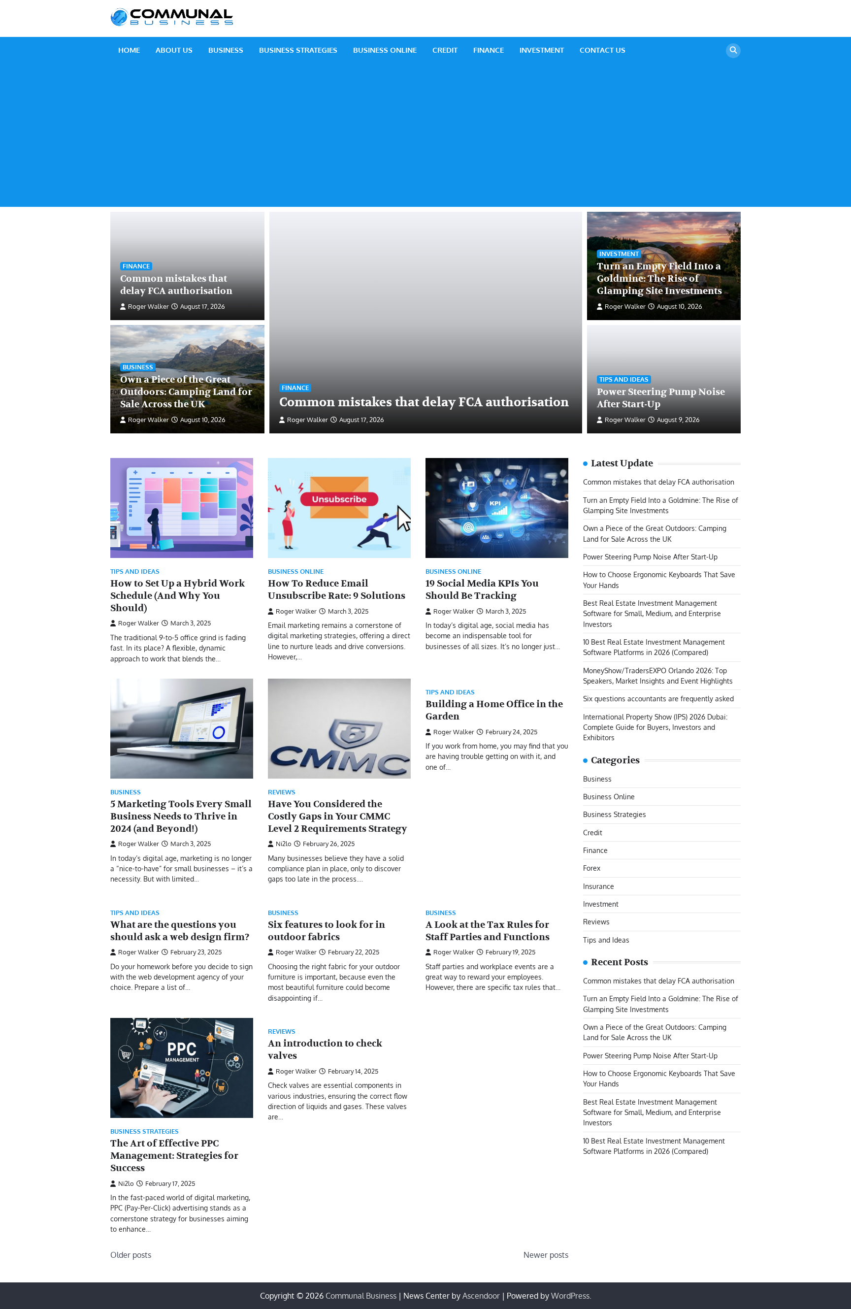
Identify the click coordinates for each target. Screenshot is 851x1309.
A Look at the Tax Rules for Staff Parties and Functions (488, 931)
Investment (542, 50)
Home (129, 50)
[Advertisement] (425, 138)
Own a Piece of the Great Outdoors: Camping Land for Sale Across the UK (186, 392)
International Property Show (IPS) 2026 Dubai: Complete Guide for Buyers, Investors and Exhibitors (655, 727)
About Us (174, 50)
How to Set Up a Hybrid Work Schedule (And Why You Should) (177, 596)
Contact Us (602, 50)
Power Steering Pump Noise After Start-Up (650, 556)
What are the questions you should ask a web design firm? (179, 931)
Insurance (598, 885)
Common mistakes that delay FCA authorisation (424, 402)
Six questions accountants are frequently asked (658, 698)
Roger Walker (307, 420)
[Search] (733, 50)
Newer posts (546, 1255)
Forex (591, 867)
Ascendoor (481, 1296)
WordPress (570, 1296)
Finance (488, 50)
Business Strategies (298, 50)
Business (225, 50)
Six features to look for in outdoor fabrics (326, 931)
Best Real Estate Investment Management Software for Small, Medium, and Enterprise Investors (652, 613)
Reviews (281, 792)
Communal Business (361, 1296)
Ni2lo (284, 844)
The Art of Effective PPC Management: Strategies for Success (174, 1156)
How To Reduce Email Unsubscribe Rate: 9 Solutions (336, 590)
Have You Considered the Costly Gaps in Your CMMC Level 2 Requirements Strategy (337, 816)
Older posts (130, 1255)
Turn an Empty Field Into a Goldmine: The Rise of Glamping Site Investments (659, 279)
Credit (445, 50)
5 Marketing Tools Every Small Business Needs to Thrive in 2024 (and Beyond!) (181, 816)
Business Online (385, 50)
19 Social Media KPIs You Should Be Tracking (482, 590)
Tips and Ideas (624, 379)
